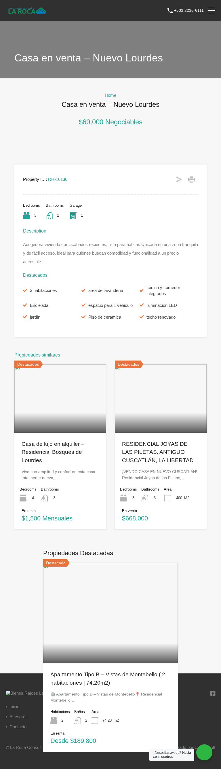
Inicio (14, 706)
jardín (35, 317)
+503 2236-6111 (189, 10)
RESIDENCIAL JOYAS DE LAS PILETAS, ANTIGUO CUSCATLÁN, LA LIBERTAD (158, 452)
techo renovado (161, 317)
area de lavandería (105, 290)
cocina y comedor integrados (163, 290)
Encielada (39, 305)
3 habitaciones (43, 290)
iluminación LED (161, 305)
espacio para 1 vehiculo (110, 305)
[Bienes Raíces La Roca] (27, 13)
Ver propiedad (110, 643)
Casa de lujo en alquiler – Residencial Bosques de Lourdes (53, 452)
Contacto (17, 727)
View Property (60, 419)
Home (110, 95)
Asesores (18, 716)
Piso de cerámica (104, 317)
